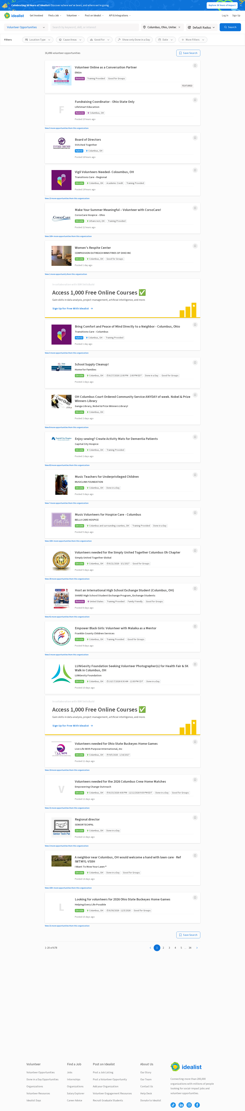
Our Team (146, 1079)
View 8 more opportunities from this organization (66, 427)
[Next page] (197, 947)
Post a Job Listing (103, 1072)
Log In (225, 15)
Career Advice (74, 1100)
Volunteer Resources (38, 1093)
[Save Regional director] (195, 817)
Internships (73, 1079)
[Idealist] (14, 16)
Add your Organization (105, 1086)
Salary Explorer (75, 1093)
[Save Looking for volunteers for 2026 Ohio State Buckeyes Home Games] (195, 897)
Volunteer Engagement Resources (112, 1093)
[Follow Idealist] (173, 1105)
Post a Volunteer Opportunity (110, 1079)
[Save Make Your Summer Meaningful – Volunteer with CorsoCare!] (195, 208)
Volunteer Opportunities (40, 1072)
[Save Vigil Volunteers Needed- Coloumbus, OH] (195, 170)
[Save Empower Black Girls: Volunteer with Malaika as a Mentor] (195, 626)
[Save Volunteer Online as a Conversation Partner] (195, 65)
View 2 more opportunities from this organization (66, 846)
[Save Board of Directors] (195, 138)
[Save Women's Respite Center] (195, 246)
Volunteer (72, 15)
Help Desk (146, 1093)
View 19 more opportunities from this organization (67, 770)
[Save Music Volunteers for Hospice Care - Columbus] (195, 512)
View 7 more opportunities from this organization (66, 503)
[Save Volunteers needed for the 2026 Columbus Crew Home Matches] (195, 779)
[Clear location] (179, 27)
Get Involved (36, 15)
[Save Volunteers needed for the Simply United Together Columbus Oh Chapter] (195, 550)
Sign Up (236, 15)
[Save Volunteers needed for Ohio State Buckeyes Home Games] (195, 742)
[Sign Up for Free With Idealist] (122, 298)
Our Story (145, 1072)
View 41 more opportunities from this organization (67, 616)
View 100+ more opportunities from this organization (68, 236)
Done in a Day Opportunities (42, 1079)
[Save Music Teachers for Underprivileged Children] (195, 475)
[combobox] (94, 27)
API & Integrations (118, 15)
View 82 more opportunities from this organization (67, 465)
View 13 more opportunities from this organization (67, 198)
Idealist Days (33, 1100)
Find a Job (53, 15)
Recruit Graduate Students (108, 1100)
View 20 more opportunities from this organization (67, 579)
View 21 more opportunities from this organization (67, 808)
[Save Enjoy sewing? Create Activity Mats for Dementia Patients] (195, 437)
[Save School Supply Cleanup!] (195, 362)
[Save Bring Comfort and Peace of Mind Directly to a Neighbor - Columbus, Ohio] (195, 324)
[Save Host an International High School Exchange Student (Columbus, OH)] (195, 588)
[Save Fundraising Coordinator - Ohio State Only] (195, 100)
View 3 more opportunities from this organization (66, 128)
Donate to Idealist (150, 1100)
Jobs (69, 1072)
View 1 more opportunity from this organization (66, 274)
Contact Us (146, 1086)
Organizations (34, 1086)
